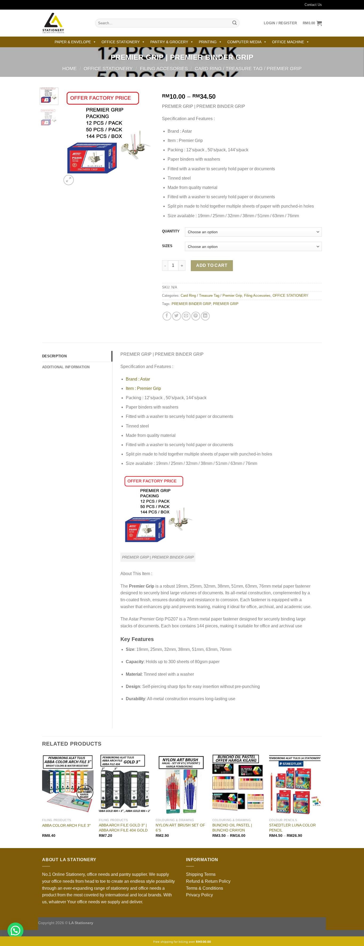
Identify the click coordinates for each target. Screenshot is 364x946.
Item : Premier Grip (143, 388)
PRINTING (208, 42)
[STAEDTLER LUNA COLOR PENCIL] (295, 785)
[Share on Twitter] (176, 316)
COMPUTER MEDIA (244, 42)
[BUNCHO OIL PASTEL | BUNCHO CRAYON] (238, 785)
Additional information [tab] (66, 367)
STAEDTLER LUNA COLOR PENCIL (292, 827)
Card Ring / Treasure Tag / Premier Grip (248, 68)
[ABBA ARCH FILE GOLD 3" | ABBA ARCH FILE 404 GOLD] (124, 785)
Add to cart (211, 265)
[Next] (145, 137)
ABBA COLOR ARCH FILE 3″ (66, 825)
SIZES (167, 246)
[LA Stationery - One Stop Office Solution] (64, 23)
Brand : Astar (138, 379)
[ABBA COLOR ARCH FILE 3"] (68, 785)
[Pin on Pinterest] (195, 316)
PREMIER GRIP (225, 304)
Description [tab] (54, 356)
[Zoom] (68, 180)
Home (69, 68)
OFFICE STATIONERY (121, 42)
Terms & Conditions (204, 888)
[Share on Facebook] (167, 316)
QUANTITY (171, 231)
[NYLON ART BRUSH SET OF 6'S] (181, 785)
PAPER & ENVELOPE (73, 42)
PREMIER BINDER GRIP (191, 304)
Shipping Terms (201, 874)
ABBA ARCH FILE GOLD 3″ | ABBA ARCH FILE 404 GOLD (123, 827)
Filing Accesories (164, 68)
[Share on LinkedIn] (205, 316)
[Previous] (70, 137)
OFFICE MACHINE (288, 42)
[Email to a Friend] (186, 316)
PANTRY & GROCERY (169, 42)
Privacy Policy (199, 895)
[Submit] (234, 23)
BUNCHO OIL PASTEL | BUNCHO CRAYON (232, 827)
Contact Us (313, 5)
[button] (15, 931)
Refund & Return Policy (208, 881)
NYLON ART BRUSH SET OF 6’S (180, 827)
